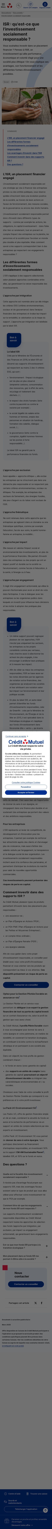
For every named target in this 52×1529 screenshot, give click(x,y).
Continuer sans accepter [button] (16, 736)
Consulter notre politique (26, 782)
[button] (26, 792)
